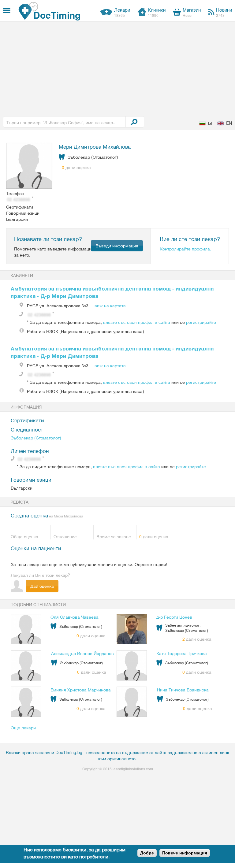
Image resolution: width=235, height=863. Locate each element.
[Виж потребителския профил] (29, 166)
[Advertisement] (117, 67)
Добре (147, 852)
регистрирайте (201, 322)
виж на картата (110, 305)
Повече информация (184, 852)
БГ (210, 123)
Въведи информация (116, 246)
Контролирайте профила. (185, 249)
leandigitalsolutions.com (133, 768)
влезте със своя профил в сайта (136, 322)
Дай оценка (42, 586)
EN (229, 123)
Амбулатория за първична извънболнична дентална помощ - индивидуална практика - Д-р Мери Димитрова (112, 292)
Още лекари (23, 727)
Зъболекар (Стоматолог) (36, 438)
